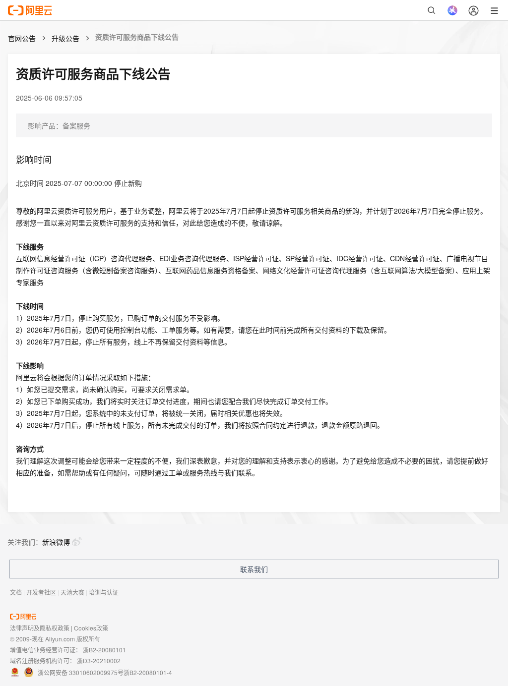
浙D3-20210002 (99, 660)
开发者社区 (41, 592)
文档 (16, 592)
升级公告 (65, 38)
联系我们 (254, 569)
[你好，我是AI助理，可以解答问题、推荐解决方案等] (452, 10)
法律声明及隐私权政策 (39, 628)
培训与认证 (104, 592)
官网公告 (22, 38)
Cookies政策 (91, 628)
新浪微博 (56, 542)
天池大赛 (72, 592)
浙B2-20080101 (104, 649)
